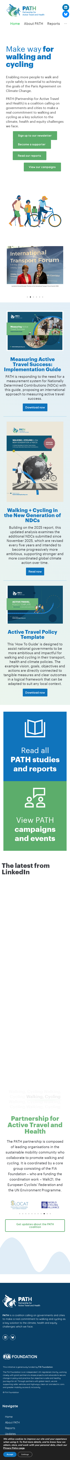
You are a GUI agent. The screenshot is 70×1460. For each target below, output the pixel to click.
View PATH (35, 827)
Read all (35, 758)
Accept (10, 1454)
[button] (5, 267)
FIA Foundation (45, 1366)
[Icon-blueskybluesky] (65, 14)
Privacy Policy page (13, 1448)
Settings (25, 1454)
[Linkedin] (65, 7)
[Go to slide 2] (30, 297)
